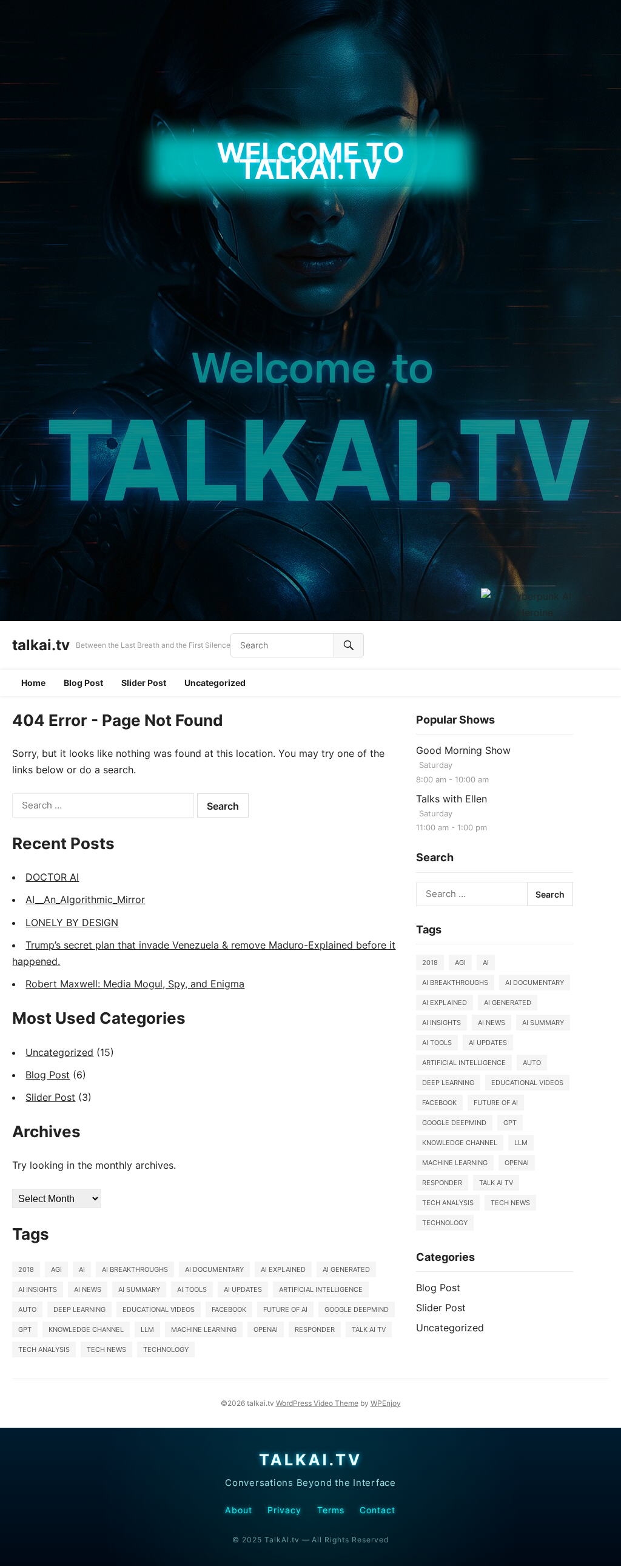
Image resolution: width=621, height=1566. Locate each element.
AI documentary (214, 1269)
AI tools (192, 1289)
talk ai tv (369, 1329)
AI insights (37, 1289)
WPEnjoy (386, 1403)
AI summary (139, 1289)
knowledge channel (86, 1329)
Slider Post (143, 682)
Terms (330, 1510)
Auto (27, 1309)
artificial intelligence (321, 1289)
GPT (25, 1329)
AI (82, 1269)
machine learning (204, 1329)
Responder (315, 1329)
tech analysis (44, 1349)
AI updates (243, 1289)
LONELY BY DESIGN (71, 922)
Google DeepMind (356, 1309)
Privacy (284, 1510)
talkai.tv (41, 645)
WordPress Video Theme (317, 1403)
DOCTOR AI (52, 877)
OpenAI (265, 1329)
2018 (26, 1269)
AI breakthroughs (135, 1269)
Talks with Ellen (451, 799)
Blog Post (83, 682)
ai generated (346, 1269)
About (238, 1510)
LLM (147, 1329)
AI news (87, 1289)
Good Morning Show (463, 750)
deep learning (79, 1309)
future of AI (285, 1309)
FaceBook (229, 1309)
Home (33, 682)
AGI (56, 1269)
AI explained (283, 1269)
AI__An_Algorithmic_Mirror (85, 899)
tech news (106, 1349)
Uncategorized (215, 682)
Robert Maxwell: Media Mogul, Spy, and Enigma (134, 984)
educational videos (159, 1309)
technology (166, 1349)
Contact (378, 1510)
